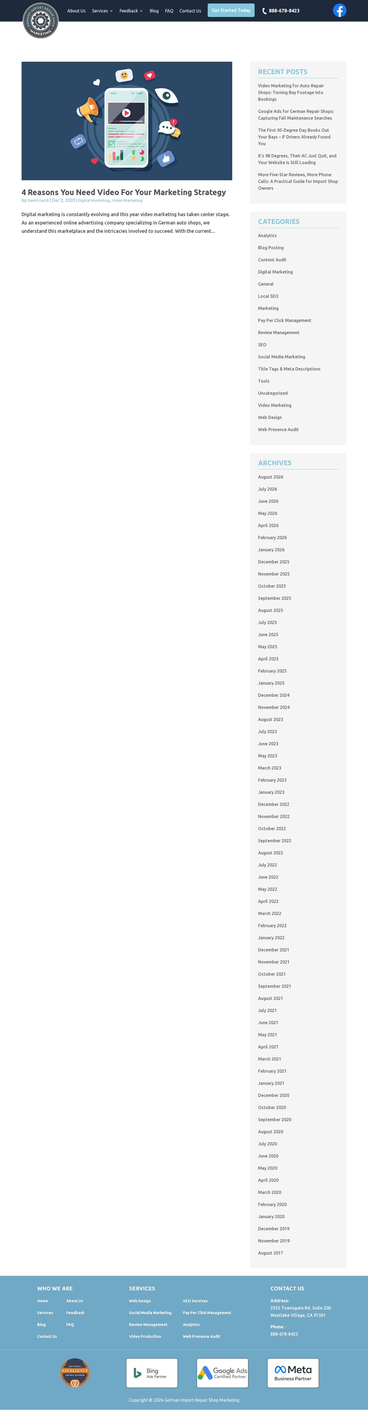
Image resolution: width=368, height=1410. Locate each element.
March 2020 (269, 1192)
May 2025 (267, 646)
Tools (264, 381)
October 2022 (272, 828)
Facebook (339, 10)
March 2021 (269, 1058)
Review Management (279, 332)
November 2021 (274, 961)
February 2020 (272, 1204)
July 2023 (267, 731)
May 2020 (267, 1168)
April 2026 (268, 525)
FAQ (169, 11)
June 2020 (268, 1155)
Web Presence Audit (278, 429)
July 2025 (267, 622)
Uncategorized (273, 393)
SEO (262, 344)
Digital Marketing (94, 200)
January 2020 (271, 1216)
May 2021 (267, 1034)
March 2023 (269, 767)
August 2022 (270, 852)
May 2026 (267, 513)
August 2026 (270, 476)
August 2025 (270, 610)
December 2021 (273, 949)
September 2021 (274, 986)
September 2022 (274, 840)
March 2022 (269, 913)
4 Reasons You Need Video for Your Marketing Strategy (124, 192)
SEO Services (195, 1301)
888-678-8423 (284, 11)
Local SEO (268, 296)
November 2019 (274, 1240)
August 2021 (270, 998)
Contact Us (190, 11)
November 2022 (274, 816)
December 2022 (273, 804)
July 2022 (267, 864)
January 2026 (271, 549)
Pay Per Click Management (284, 320)
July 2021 (267, 1010)
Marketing (268, 308)
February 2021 (272, 1071)
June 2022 (268, 877)
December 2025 (273, 561)
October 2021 (272, 974)
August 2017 (270, 1252)
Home (42, 1301)
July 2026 (267, 489)
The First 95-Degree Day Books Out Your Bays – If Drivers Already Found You (294, 137)
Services (100, 11)
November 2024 (274, 707)
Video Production (145, 1336)
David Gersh (38, 200)
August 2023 (270, 719)
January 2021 (271, 1083)
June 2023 (268, 743)
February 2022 (272, 925)
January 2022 (271, 937)
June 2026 (268, 501)
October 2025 (272, 586)
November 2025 (274, 573)
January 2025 (271, 683)
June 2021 (268, 1022)
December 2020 (273, 1095)
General (266, 284)
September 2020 (274, 1119)
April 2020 (268, 1180)
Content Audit (272, 259)
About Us (76, 11)
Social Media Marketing (281, 356)
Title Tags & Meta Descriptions (289, 368)
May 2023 (267, 755)
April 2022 (268, 901)
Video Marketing (127, 200)
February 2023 (272, 780)
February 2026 (272, 537)
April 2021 (268, 1046)
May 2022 (267, 889)
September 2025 (274, 598)
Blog (154, 11)
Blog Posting (271, 247)
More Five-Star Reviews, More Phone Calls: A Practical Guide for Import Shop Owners (298, 181)
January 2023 (271, 792)
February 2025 (272, 670)
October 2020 (272, 1107)
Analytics (267, 235)
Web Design (270, 417)
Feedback (129, 11)
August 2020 (270, 1131)
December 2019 (273, 1228)
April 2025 (268, 658)
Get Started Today (231, 10)
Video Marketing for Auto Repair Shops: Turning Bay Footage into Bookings (291, 92)
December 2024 (273, 695)
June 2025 (268, 634)
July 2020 (267, 1143)
